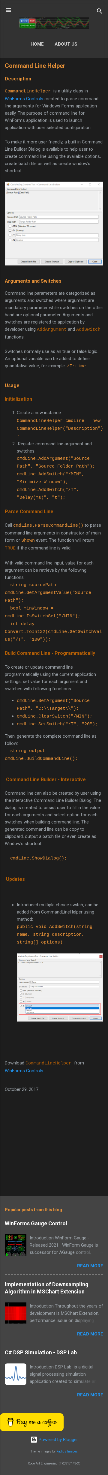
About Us (66, 44)
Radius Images (67, 1451)
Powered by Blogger (58, 1439)
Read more (90, 1266)
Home (37, 44)
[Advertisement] (54, 1148)
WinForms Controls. (24, 1070)
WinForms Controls (24, 98)
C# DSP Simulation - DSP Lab (41, 1352)
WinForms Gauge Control (36, 1223)
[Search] (99, 12)
